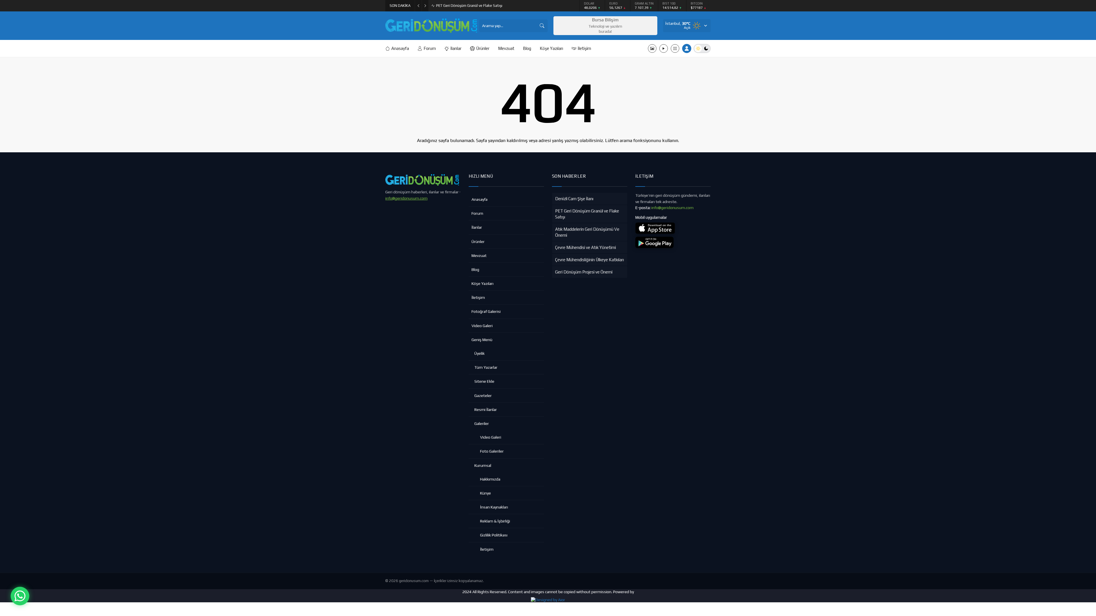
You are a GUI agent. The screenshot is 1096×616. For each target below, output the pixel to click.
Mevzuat (479, 255)
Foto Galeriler (492, 451)
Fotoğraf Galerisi (486, 311)
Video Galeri (482, 325)
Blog (475, 269)
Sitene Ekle (484, 381)
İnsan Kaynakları (494, 507)
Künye (485, 493)
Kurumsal (482, 465)
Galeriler (481, 423)
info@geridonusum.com (406, 198)
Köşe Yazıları (482, 283)
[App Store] (655, 228)
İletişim (478, 297)
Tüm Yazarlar (485, 367)
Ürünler (478, 241)
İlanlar (477, 227)
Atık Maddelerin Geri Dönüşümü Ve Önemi (470, 5)
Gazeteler (483, 395)
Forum (477, 213)
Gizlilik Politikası (493, 535)
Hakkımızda (490, 479)
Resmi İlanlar (485, 409)
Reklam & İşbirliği (495, 521)
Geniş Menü (482, 339)
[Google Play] (654, 242)
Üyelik (479, 353)
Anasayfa (479, 199)
